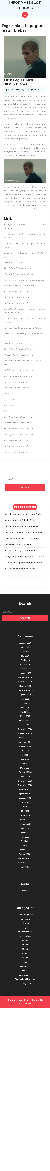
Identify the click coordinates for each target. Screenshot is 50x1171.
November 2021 (25, 863)
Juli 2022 (25, 837)
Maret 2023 (25, 819)
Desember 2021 (25, 858)
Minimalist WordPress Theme (23, 1000)
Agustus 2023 (25, 798)
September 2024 (25, 742)
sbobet (25, 953)
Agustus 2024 (25, 746)
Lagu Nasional (25, 936)
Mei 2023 (25, 811)
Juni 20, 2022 (14, 90)
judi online (25, 923)
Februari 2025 (25, 720)
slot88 (25, 970)
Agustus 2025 (25, 695)
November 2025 (25, 682)
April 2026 (25, 660)
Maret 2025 (25, 716)
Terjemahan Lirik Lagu (25, 979)
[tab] (25, 15)
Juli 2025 (25, 699)
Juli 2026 (25, 647)
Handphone (25, 919)
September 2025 (25, 690)
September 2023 (25, 794)
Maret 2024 (25, 768)
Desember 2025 (25, 677)
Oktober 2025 (25, 686)
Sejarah (25, 958)
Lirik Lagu (25, 945)
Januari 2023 (25, 828)
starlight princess (25, 975)
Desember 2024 (25, 729)
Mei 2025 (25, 707)
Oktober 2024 (25, 738)
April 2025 (25, 712)
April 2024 (25, 763)
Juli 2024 (25, 751)
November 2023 (25, 785)
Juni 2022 (25, 841)
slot (25, 962)
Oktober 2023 (25, 789)
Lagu (25, 927)
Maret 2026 (25, 664)
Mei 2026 (25, 656)
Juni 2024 (25, 755)
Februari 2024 (25, 772)
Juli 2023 (25, 802)
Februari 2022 (25, 854)
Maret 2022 (25, 850)
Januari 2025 (25, 725)
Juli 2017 (25, 867)
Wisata (25, 988)
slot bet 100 (25, 966)
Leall (27, 90)
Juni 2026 (25, 651)
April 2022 (25, 845)
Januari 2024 (25, 776)
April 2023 (25, 815)
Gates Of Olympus (25, 914)
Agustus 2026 (25, 643)
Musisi (25, 949)
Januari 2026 (25, 673)
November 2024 (25, 733)
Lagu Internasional (25, 932)
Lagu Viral (25, 940)
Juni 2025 (25, 703)
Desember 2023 (25, 781)
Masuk (25, 891)
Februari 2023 (25, 824)
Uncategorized (25, 983)
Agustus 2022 (25, 832)
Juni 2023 (25, 807)
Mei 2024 (25, 759)
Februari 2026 (25, 669)
